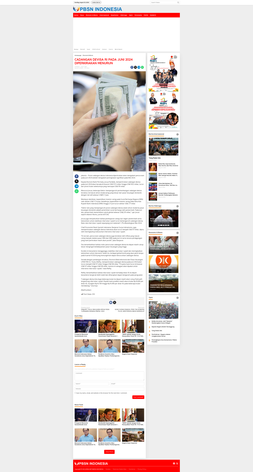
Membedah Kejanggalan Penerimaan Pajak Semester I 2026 (108, 335)
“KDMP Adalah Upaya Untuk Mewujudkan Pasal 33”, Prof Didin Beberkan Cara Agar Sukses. (133, 335)
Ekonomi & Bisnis (79, 68)
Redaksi (108, 469)
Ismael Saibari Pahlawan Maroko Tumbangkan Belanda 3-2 (168, 194)
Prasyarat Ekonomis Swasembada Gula (81, 335)
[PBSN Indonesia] (97, 9)
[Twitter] (114, 302)
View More (109, 452)
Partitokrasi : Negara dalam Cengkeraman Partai (161, 335)
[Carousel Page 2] (161, 225)
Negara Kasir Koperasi (129, 354)
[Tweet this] (135, 67)
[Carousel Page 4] (166, 225)
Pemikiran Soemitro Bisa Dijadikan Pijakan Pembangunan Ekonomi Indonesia (108, 355)
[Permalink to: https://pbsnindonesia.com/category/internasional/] (177, 134)
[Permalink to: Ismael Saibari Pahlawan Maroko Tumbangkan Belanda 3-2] (153, 196)
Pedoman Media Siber (119, 469)
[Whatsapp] (142, 67)
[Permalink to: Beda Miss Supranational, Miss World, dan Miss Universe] (153, 167)
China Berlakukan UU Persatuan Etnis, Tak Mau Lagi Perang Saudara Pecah (168, 184)
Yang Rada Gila (154, 158)
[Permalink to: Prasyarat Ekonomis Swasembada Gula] (86, 326)
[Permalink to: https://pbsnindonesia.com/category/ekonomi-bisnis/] (177, 233)
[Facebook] (110, 302)
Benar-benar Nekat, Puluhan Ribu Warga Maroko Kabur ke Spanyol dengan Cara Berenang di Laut (168, 174)
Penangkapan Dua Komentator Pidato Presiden (164, 340)
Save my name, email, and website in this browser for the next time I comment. (101, 393)
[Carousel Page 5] (168, 225)
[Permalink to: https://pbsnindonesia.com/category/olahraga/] (177, 206)
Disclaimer (132, 469)
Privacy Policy (142, 469)
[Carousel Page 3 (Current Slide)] (164, 225)
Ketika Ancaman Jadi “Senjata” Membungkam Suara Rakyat (162, 322)
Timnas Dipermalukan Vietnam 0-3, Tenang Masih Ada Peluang (163, 220)
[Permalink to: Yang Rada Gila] (163, 146)
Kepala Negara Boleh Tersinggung (163, 327)
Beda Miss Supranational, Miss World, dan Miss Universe (168, 164)
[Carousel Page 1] (159, 225)
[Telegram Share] (138, 67)
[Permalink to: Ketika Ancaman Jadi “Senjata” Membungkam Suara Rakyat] (163, 310)
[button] (178, 2)
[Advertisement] (126, 32)
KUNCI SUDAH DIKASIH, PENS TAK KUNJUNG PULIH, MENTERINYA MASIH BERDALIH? (129, 309)
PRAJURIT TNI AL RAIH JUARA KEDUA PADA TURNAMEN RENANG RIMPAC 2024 (95, 309)
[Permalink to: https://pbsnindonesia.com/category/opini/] (177, 298)
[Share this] (131, 67)
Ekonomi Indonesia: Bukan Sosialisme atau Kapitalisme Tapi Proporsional (85, 355)
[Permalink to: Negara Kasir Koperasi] (133, 346)
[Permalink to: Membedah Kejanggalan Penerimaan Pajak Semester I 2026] (109, 326)
